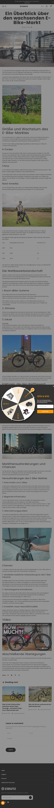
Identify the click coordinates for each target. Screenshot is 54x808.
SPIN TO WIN (45, 411)
